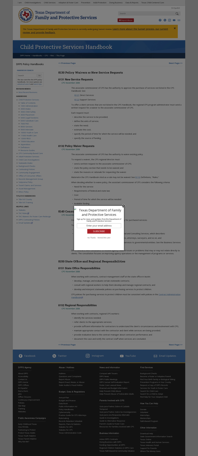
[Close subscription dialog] (124, 206)
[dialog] (99, 228)
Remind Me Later (104, 238)
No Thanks (92, 238)
